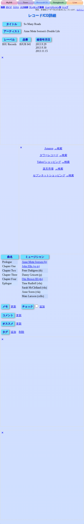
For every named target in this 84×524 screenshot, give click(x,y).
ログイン (80, 10)
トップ (65, 7)
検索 (3, 7)
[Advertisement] (42, 102)
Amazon (48, 148)
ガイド (9, 7)
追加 (42, 306)
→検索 (58, 148)
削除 (21, 332)
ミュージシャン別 (53, 7)
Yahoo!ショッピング (49, 161)
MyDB (9, 3)
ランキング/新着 (36, 7)
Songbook (58, 3)
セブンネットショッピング (49, 175)
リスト (16, 7)
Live (75, 3)
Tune (25, 3)
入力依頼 (24, 7)
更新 (13, 306)
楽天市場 (48, 168)
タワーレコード (49, 155)
